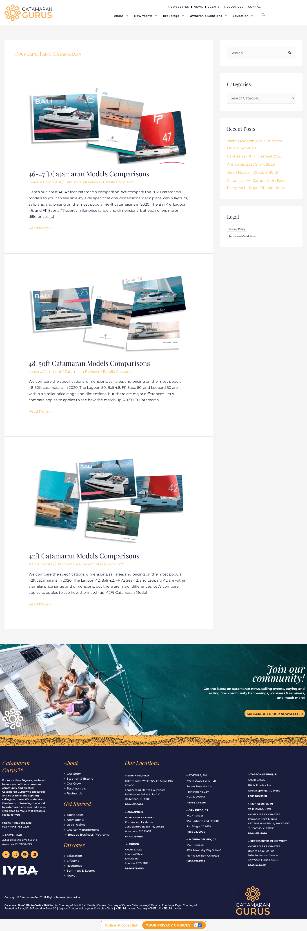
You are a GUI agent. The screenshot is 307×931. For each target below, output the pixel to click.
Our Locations (142, 763)
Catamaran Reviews (82, 182)
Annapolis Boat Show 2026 (251, 164)
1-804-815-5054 (257, 833)
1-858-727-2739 (196, 861)
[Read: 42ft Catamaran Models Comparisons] (109, 501)
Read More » (40, 227)
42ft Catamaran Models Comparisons (84, 555)
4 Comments (40, 564)
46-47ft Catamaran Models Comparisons (89, 173)
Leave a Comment (45, 182)
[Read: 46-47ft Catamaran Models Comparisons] (109, 126)
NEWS (198, 6)
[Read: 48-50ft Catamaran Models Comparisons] (109, 313)
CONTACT (255, 6)
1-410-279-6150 (134, 836)
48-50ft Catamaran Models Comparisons (89, 363)
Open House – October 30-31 (252, 172)
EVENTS (214, 6)
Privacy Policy (237, 229)
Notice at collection (121, 925)
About (71, 763)
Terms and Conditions (242, 236)
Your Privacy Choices (168, 925)
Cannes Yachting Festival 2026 (254, 156)
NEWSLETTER (178, 6)
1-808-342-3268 (196, 802)
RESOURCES (233, 6)
